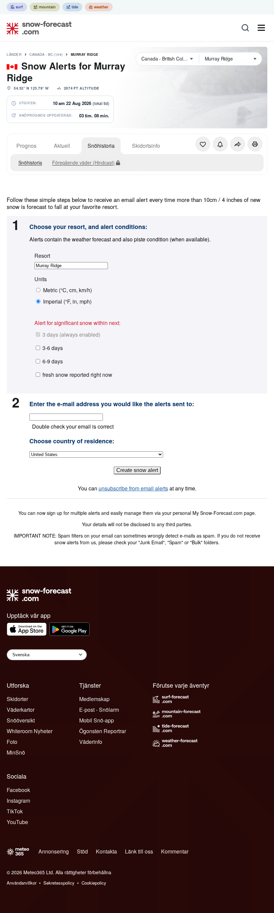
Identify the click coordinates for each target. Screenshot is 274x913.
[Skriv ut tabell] (255, 144)
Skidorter (17, 699)
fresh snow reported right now (77, 374)
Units (40, 279)
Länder (14, 54)
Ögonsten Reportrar (102, 731)
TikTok (15, 811)
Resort (42, 255)
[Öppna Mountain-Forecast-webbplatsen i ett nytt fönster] (45, 7)
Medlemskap (94, 699)
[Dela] (237, 144)
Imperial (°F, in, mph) (67, 301)
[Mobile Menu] (261, 28)
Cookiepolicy (94, 883)
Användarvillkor (21, 883)
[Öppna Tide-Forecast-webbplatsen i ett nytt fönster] (72, 7)
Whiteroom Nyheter (29, 731)
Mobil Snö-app (96, 720)
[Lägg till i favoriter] (202, 144)
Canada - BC (46, 54)
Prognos (26, 145)
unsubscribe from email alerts (133, 488)
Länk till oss (139, 851)
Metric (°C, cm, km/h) (67, 290)
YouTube (17, 822)
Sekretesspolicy (59, 883)
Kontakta (106, 851)
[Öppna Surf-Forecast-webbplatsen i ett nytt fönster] (17, 7)
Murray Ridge (85, 54)
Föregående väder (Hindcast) (83, 162)
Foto (12, 742)
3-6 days (52, 348)
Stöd (82, 851)
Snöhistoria (101, 145)
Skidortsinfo (146, 145)
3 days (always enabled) (71, 334)
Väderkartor (20, 709)
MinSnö (16, 752)
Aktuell (62, 145)
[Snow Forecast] (37, 27)
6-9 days (52, 361)
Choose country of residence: (71, 441)
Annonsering (53, 851)
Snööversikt (21, 720)
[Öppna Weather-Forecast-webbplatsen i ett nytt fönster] (99, 7)
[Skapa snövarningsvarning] (220, 144)
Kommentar (174, 851)
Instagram (18, 800)
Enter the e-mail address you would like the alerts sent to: (111, 404)
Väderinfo (90, 742)
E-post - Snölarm (99, 709)
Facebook (18, 790)
